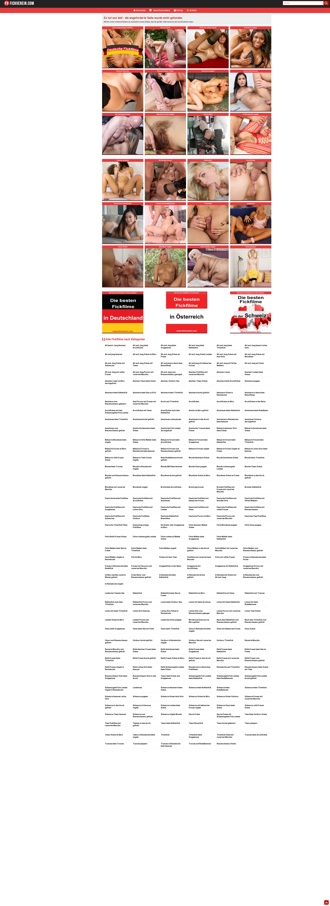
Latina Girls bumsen (141, 611)
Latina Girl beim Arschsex (200, 602)
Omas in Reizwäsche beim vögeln (200, 630)
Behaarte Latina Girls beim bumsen (256, 450)
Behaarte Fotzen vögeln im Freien (228, 450)
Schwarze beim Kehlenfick (200, 688)
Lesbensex (137, 688)
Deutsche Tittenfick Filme (116, 525)
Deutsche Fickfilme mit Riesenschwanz (255, 508)
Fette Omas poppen (253, 525)
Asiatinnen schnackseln (171, 419)
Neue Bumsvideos (161, 10)
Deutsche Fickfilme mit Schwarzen (115, 517)
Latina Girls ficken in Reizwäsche (169, 612)
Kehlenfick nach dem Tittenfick (114, 603)
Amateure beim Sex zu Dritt (144, 393)
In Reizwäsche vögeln (114, 584)
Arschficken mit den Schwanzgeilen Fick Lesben (116, 411)
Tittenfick (165, 735)
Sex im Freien (194, 714)
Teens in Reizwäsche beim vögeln (144, 736)
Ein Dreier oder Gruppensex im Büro (172, 526)
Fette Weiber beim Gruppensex (196, 538)
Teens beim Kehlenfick (170, 723)
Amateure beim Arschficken (228, 381)
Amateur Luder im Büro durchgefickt (115, 382)
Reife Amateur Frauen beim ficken (144, 650)
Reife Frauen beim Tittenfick (112, 659)
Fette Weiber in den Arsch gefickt (198, 549)
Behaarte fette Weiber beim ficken (144, 441)
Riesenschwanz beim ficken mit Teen (256, 668)
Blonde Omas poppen (198, 467)
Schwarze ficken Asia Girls (172, 696)
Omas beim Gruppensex (115, 629)
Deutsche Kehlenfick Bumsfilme (170, 517)
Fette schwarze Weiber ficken (170, 538)
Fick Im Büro (136, 557)
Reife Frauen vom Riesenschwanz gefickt (255, 659)
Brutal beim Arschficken (171, 487)
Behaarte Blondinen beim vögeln (115, 441)
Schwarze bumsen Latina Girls (115, 697)
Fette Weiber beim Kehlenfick (224, 538)
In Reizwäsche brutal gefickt (196, 576)
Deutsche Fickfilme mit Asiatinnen (171, 499)
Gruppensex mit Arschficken (194, 567)
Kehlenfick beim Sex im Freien (170, 594)
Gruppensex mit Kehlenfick (226, 566)
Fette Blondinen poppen (227, 525)
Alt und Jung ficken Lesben (200, 354)
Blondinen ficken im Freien (228, 475)
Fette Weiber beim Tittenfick (139, 549)
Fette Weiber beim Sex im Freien (115, 549)
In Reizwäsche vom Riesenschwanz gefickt (253, 576)
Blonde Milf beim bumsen (171, 467)
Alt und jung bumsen (113, 354)
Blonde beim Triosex (114, 467)
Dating (179, 10)
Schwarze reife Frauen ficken (254, 706)
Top (326, 902)
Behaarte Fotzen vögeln (199, 449)
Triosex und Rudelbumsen (200, 744)
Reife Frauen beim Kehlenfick (224, 650)
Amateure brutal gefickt (199, 393)
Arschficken (194, 401)
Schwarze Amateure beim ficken (171, 689)
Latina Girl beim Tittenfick (116, 611)
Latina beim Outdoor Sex (171, 602)
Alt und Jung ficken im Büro (144, 354)
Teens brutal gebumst (226, 723)
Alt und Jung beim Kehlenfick (196, 346)
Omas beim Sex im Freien (143, 629)
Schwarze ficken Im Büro (199, 696)
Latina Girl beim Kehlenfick (228, 602)
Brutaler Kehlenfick (253, 487)
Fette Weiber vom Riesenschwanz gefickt (253, 549)
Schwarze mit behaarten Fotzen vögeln (199, 706)
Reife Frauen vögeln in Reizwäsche (114, 668)
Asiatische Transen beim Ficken (199, 429)
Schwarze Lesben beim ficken (170, 706)
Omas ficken (250, 629)
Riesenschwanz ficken (226, 744)
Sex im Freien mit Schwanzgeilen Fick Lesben (228, 715)
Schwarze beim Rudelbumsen (223, 689)
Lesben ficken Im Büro (114, 620)
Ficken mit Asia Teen (168, 557)
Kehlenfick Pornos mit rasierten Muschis (142, 603)
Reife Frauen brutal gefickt (144, 658)
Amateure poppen (252, 381)
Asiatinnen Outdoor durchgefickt (253, 420)
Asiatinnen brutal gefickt (143, 419)
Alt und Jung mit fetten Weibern (227, 364)
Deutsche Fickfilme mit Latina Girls (143, 508)
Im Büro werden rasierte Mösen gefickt (115, 576)
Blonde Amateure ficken (199, 458)
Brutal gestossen (196, 487)
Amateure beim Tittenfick (172, 393)
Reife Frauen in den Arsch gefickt (200, 659)
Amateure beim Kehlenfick (116, 393)
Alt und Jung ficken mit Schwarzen (115, 364)
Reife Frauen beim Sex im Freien (255, 650)
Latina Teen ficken (253, 611)
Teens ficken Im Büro (114, 735)
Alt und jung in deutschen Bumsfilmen (171, 364)
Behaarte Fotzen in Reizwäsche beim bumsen (144, 450)
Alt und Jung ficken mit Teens (143, 364)
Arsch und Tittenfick (170, 401)
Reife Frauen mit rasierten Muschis (228, 659)
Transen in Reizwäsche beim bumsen (170, 745)
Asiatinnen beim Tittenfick (116, 419)
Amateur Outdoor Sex (170, 381)
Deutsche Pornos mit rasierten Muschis (226, 517)
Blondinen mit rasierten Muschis (115, 488)
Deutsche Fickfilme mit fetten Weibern (255, 499)
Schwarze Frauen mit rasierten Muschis (254, 697)
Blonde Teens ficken (253, 467)
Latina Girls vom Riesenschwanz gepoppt (199, 612)
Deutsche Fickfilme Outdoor (141, 517)
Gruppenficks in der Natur (170, 566)
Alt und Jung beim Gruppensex (168, 346)
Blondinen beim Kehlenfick (144, 475)
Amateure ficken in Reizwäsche (225, 394)
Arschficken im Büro (225, 401)
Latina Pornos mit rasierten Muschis (228, 612)
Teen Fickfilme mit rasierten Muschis (113, 724)
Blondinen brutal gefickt (171, 475)
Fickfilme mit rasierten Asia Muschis (199, 558)
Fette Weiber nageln (167, 548)
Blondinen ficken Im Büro (199, 475)
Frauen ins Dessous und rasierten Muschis (141, 567)
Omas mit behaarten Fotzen (228, 629)
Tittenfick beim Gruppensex (195, 736)
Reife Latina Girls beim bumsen (142, 668)
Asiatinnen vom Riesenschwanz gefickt (115, 429)
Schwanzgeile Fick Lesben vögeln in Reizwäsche (116, 689)
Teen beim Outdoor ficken (256, 714)
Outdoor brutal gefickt (142, 640)
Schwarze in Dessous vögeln (142, 706)
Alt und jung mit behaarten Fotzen (200, 364)
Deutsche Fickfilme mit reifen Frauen (227, 508)
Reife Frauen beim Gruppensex (196, 650)
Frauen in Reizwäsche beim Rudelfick (116, 567)
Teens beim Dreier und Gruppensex (170, 677)
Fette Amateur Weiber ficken (198, 526)
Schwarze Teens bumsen (115, 714)
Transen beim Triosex (114, 744)
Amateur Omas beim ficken (144, 381)
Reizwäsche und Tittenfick (228, 667)
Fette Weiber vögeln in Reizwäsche (114, 558)
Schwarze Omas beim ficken (226, 706)
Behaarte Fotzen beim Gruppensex (198, 441)
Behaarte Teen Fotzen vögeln (142, 459)
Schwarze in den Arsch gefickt (114, 706)
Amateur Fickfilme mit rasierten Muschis (198, 373)
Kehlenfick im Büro (197, 593)
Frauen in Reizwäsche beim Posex (254, 558)
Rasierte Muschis (252, 640)
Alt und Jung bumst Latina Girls (256, 346)
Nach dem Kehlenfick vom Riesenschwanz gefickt (228, 621)
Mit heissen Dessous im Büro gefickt (199, 621)
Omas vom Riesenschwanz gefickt (116, 641)
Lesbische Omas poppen (171, 620)
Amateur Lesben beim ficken (254, 373)
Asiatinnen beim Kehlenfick (228, 410)
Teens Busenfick (196, 723)
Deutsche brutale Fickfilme (116, 498)
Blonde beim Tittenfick (254, 458)
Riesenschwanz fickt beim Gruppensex (116, 677)
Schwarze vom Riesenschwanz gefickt (143, 715)
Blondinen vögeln (140, 487)
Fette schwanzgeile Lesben (144, 537)
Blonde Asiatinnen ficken (227, 458)
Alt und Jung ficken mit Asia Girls (227, 355)
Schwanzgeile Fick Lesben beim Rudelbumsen (228, 677)
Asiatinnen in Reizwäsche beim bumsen (227, 420)
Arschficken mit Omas (142, 410)
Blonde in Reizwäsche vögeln (142, 468)
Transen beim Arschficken (256, 735)
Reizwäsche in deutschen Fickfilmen (199, 668)
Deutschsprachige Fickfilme (141, 526)
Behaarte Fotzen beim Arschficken (170, 441)
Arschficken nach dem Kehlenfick (170, 411)
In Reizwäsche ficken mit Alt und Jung (225, 576)
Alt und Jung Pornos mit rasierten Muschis (143, 373)
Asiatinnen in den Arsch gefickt (199, 420)
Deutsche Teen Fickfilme (255, 516)
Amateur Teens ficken (198, 381)
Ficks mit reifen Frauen (225, 557)
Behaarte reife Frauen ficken (114, 459)
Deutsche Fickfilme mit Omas (199, 508)
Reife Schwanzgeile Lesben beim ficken (172, 668)
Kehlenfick (137, 593)
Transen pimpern (140, 744)
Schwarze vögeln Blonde (171, 714)
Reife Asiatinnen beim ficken (170, 650)
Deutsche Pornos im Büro (200, 516)
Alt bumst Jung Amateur (115, 345)
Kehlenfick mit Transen (255, 593)
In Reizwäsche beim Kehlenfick (167, 576)
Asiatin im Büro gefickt (198, 410)
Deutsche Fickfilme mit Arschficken (143, 499)
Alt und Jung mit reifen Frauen (115, 373)
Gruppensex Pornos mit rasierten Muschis (253, 567)
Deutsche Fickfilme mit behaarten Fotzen (199, 499)
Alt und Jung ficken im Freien (170, 355)
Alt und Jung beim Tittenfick (224, 346)
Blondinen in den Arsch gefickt (254, 476)
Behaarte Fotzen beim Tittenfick (254, 441)
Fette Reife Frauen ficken (116, 537)
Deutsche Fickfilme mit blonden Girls (227, 499)
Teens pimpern (251, 723)
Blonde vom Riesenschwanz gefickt (117, 476)
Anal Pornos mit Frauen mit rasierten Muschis (144, 402)
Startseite (140, 10)
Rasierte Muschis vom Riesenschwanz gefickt (115, 650)
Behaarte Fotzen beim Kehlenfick (226, 441)
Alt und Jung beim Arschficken (140, 346)
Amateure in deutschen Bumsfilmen (255, 394)
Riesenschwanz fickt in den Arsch (144, 677)
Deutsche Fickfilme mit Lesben (171, 508)
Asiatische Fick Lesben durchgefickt (170, 429)
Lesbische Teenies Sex (114, 593)
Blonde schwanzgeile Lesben (226, 468)
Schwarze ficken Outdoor (228, 696)
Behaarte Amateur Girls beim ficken (227, 429)
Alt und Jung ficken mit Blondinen (255, 355)
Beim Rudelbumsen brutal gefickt (172, 459)
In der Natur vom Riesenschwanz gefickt (141, 576)
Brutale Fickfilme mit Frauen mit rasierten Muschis (226, 489)
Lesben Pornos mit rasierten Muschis (141, 621)
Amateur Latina (223, 372)
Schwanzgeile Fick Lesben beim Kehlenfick (200, 677)
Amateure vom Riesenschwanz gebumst (115, 402)
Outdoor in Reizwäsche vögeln (171, 641)
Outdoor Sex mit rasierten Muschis (200, 641)
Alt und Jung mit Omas (254, 363)
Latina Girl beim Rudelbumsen (251, 603)
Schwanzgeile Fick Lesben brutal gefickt (256, 677)
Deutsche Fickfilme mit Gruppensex (115, 508)
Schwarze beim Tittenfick (256, 688)
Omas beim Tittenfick (170, 629)
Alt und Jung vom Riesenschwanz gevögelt (171, 373)
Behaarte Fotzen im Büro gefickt (115, 450)
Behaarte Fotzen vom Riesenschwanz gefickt (171, 450)
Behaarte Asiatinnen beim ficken (256, 429)
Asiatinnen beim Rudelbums (256, 410)
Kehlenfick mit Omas (225, 593)
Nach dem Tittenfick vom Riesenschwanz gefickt (255, 621)
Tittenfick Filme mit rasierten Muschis (225, 736)
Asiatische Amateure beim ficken (144, 429)
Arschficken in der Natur (255, 401)
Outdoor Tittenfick (225, 640)
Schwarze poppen (140, 696)
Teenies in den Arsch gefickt (142, 724)
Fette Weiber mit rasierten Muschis (226, 549)
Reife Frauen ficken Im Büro (172, 658)
